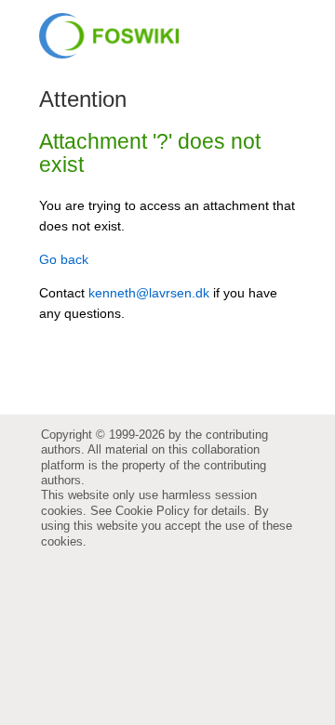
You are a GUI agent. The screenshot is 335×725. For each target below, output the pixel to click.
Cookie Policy (152, 511)
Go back (63, 259)
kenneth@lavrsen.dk (148, 292)
